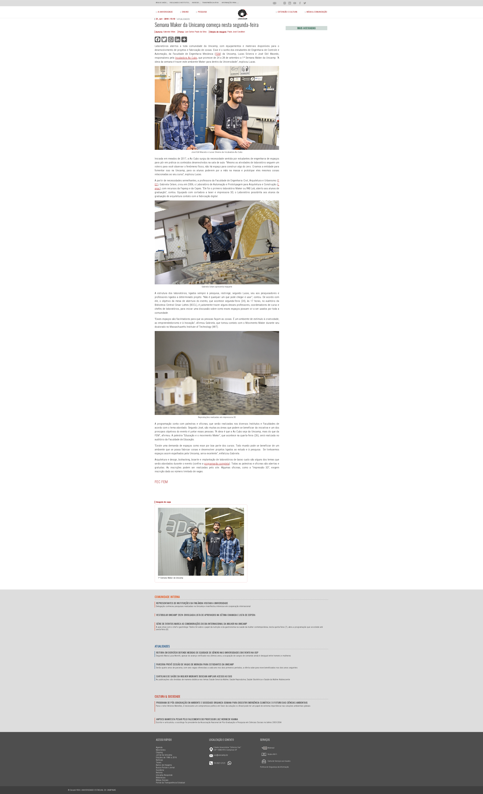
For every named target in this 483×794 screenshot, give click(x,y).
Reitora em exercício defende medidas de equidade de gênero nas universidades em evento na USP (207, 652)
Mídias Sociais (162, 780)
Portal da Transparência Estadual (170, 782)
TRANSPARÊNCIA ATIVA (210, 3)
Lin (289, 3)
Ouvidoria (160, 770)
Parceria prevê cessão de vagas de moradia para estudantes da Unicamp (195, 664)
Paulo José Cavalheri (236, 32)
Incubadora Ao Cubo (186, 57)
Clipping (159, 752)
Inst (284, 3)
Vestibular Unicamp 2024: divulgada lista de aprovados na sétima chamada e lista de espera (205, 615)
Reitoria (159, 772)
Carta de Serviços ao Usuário (279, 761)
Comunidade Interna (167, 597)
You (294, 3)
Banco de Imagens (164, 765)
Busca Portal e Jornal (165, 767)
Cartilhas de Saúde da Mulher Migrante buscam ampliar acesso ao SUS (194, 676)
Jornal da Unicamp (164, 755)
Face (300, 3)
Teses (158, 762)
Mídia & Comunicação (317, 12)
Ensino (185, 12)
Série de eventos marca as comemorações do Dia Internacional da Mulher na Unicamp (201, 623)
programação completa (216, 463)
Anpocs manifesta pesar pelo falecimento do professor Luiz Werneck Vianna (197, 719)
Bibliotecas (160, 777)
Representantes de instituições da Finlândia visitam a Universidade (192, 603)
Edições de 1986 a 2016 (166, 757)
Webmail (270, 748)
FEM (218, 53)
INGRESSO (195, 3)
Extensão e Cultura (287, 12)
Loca (280, 3)
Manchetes (161, 750)
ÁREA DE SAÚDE (161, 3)
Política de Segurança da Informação (274, 767)
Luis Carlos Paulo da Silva (195, 32)
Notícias (159, 760)
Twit (305, 3)
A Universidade (165, 12)
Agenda (159, 747)
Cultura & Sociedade (167, 696)
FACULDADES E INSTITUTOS (179, 3)
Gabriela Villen (169, 32)
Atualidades (162, 646)
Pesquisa (202, 12)
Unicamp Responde (164, 775)
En (275, 3)
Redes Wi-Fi (272, 754)
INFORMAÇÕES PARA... (229, 3)
